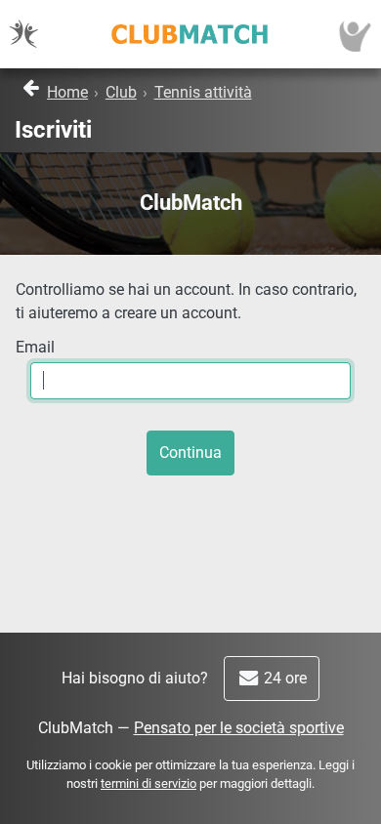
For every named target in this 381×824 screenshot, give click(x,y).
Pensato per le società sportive (239, 728)
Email (35, 347)
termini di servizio (148, 783)
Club (121, 92)
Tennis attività (203, 92)
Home (67, 92)
